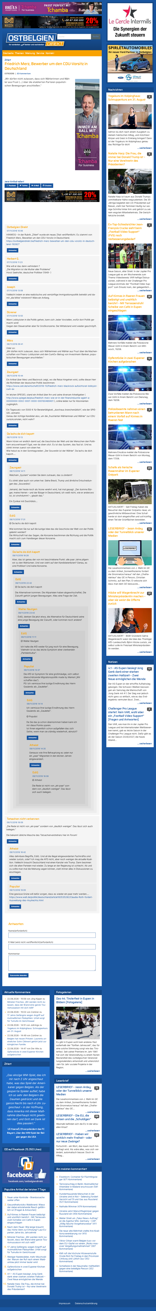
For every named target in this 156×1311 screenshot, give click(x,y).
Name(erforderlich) (17, 930)
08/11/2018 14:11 (17, 471)
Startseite (8, 53)
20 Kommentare (24, 74)
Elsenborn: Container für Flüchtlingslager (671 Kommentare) (78, 1178)
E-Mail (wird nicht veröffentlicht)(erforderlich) (30, 942)
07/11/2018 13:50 (15, 316)
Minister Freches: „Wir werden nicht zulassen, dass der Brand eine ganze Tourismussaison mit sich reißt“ (26, 1005)
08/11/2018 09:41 (15, 344)
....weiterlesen (92, 1071)
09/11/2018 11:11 (28, 637)
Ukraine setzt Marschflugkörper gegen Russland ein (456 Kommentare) (79, 1212)
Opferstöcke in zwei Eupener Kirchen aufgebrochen (25, 1053)
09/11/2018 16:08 (40, 776)
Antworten (13, 250)
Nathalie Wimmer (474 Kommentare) (77, 1206)
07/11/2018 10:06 (15, 231)
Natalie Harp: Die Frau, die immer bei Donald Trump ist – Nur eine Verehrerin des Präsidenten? (26, 1286)
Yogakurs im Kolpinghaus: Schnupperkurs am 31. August (27, 1029)
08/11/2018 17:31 (17, 519)
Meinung (30, 53)
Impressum (64, 1303)
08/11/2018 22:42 (23, 583)
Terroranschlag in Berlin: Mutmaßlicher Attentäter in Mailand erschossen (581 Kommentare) (78, 1187)
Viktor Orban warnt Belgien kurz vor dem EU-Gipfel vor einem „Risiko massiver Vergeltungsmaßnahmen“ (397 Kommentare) (78, 1244)
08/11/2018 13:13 (15, 437)
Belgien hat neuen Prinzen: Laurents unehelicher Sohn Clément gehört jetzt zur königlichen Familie (27, 1041)
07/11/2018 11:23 (15, 262)
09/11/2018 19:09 (18, 890)
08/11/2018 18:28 (20, 555)
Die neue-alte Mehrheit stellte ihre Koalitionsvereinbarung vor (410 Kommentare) (79, 1233)
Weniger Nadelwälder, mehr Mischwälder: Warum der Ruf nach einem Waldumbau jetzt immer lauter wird (26, 1259)
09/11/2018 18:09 (15, 822)
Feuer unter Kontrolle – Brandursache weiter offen (25, 1198)
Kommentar (14, 953)
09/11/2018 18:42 (18, 852)
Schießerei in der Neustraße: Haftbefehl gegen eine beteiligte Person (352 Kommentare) (79, 1269)
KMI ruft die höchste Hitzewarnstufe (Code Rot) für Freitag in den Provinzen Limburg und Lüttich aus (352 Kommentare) (79, 1257)
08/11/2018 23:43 (26, 613)
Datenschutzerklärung (86, 1303)
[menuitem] (8, 53)
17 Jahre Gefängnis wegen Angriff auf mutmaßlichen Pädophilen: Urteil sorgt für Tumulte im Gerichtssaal (26, 1018)
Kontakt (50, 53)
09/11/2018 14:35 (38, 749)
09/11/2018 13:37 (32, 670)
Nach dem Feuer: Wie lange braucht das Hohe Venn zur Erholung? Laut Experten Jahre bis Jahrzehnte (27, 1230)
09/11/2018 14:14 (35, 704)
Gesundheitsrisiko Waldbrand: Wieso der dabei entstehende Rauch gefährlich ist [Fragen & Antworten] (26, 1207)
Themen (19, 53)
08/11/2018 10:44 (15, 376)
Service (40, 53)
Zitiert (8, 60)
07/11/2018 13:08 (15, 290)
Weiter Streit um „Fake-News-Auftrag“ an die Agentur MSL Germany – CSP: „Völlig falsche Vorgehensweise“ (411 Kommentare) (78, 1222)
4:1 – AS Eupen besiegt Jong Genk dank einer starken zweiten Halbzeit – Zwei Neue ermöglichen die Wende (26, 1276)
